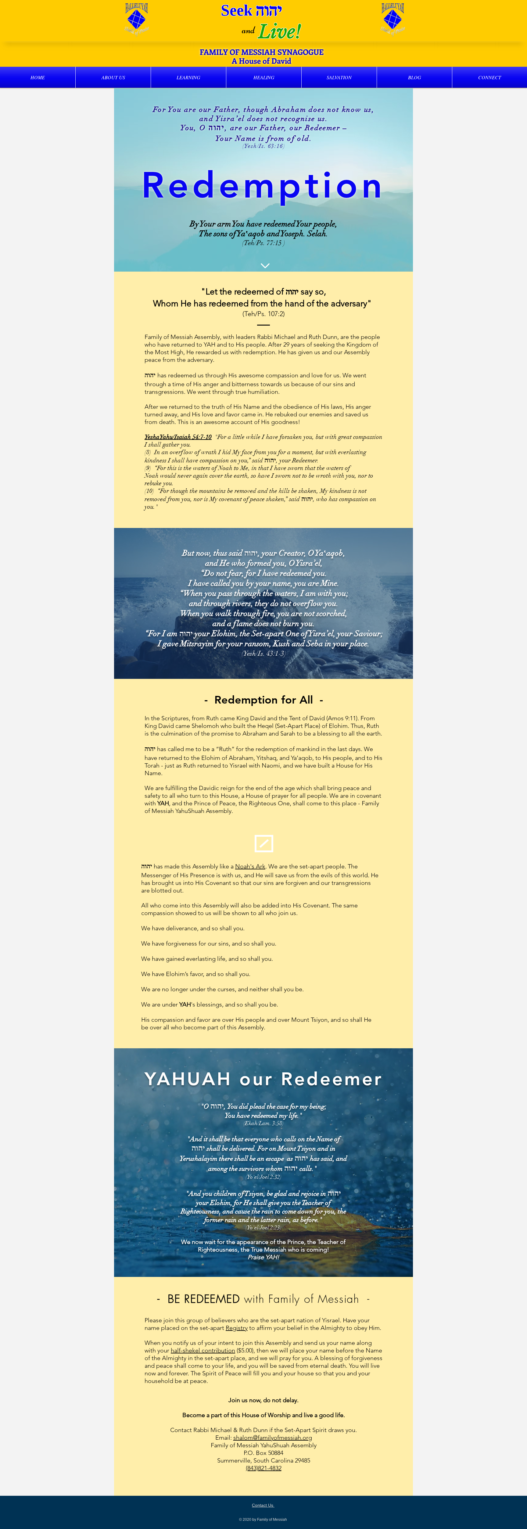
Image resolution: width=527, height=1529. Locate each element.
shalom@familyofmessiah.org (272, 1437)
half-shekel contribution (203, 1350)
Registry (237, 1327)
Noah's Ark (250, 866)
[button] (113, 77)
